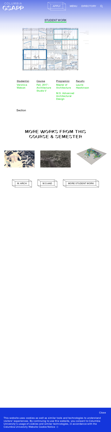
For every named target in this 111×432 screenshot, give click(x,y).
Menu (73, 6)
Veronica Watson (22, 86)
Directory (88, 6)
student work (56, 20)
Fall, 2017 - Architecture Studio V (44, 87)
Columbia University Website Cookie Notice (29, 426)
